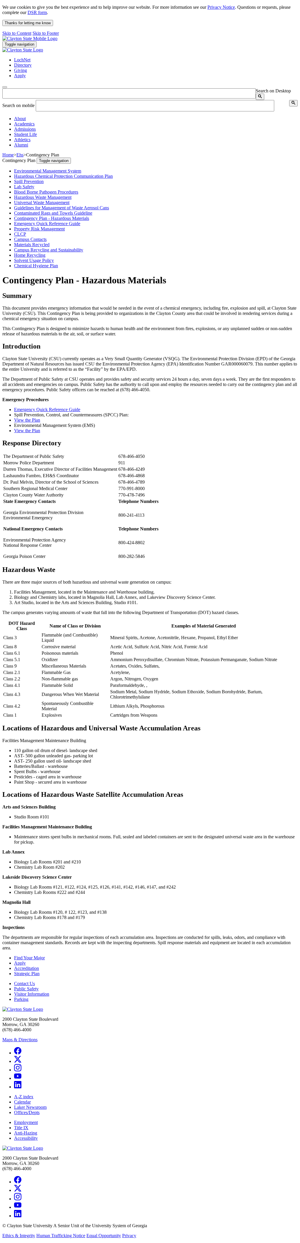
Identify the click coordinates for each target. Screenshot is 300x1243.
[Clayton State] (29, 38)
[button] (20, 118)
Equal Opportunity (103, 1235)
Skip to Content (16, 33)
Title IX (21, 1127)
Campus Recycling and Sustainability (48, 249)
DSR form (37, 12)
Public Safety (26, 988)
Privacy (129, 1235)
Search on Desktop (273, 90)
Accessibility (26, 1138)
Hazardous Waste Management (42, 197)
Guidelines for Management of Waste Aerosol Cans (61, 207)
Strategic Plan (27, 973)
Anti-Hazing (25, 1132)
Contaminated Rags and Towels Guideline (53, 213)
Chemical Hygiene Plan (36, 265)
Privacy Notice (221, 7)
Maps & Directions (20, 1039)
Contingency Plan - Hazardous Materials (51, 218)
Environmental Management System (47, 170)
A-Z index (23, 1096)
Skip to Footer (46, 33)
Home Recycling (29, 255)
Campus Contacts (30, 239)
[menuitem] (156, 118)
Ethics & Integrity (18, 1235)
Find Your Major (29, 957)
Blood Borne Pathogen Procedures (46, 191)
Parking (21, 999)
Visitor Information (31, 994)
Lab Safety (24, 186)
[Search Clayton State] (260, 97)
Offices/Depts (27, 1112)
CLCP (20, 234)
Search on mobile (18, 105)
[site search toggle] (4, 87)
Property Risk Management (39, 228)
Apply (20, 963)
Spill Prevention (29, 181)
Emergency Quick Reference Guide (47, 223)
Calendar (22, 1101)
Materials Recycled (32, 244)
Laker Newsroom (30, 1107)
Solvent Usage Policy (34, 260)
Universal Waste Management (41, 202)
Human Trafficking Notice (60, 1235)
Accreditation (26, 968)
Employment (26, 1122)
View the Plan (27, 420)
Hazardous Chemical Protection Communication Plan (63, 176)
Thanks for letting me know (28, 23)
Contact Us (24, 983)
